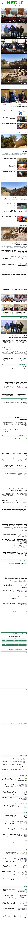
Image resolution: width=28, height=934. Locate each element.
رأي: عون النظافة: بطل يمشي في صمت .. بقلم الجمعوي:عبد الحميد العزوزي (9, 792)
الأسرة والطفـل (22, 364)
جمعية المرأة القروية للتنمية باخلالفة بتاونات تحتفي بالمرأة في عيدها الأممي (7, 395)
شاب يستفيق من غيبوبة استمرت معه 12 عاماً (16, 578)
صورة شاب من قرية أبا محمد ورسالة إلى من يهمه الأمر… (9, 165)
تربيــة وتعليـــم (23, 272)
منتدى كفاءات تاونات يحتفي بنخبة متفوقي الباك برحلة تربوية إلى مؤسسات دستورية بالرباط (20, 303)
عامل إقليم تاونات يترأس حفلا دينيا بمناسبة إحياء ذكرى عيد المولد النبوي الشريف (14, 758)
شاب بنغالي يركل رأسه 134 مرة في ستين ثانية (9, 591)
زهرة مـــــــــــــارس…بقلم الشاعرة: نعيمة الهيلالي (9, 841)
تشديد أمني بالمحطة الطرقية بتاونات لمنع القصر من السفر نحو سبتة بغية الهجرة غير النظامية (9, 205)
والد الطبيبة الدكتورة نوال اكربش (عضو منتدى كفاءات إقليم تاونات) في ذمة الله (9, 891)
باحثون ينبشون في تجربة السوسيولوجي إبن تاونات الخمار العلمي (21, 502)
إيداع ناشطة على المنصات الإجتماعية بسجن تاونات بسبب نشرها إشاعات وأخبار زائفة (7, 432)
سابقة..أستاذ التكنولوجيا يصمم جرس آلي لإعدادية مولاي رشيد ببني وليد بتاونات (9, 554)
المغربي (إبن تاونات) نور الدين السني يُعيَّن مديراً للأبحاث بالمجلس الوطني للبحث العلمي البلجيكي (21, 360)
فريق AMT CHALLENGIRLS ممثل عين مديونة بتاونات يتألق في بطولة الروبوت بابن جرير (9, 534)
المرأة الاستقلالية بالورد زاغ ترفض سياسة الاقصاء (9, 117)
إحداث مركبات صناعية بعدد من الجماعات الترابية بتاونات (8, 124)
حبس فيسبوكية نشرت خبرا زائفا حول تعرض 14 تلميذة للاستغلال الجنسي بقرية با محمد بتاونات (20, 432)
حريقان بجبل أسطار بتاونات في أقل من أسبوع (16, 198)
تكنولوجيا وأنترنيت (22, 507)
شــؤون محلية (23, 225)
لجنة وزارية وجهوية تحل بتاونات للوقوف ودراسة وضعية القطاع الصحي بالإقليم (21, 467)
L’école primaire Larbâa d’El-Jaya (9, 158)
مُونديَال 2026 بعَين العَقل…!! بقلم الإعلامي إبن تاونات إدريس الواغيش (9, 785)
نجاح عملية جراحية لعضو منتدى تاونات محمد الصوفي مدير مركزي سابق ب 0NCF (9, 866)
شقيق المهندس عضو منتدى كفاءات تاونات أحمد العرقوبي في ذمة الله (9, 915)
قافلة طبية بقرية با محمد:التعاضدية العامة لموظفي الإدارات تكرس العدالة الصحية (8, 467)
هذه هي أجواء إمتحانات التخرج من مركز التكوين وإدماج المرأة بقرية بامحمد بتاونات (7, 314)
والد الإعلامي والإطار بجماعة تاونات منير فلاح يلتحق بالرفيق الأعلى (9, 909)
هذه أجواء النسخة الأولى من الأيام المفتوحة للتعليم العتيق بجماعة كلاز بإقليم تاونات (14, 489)
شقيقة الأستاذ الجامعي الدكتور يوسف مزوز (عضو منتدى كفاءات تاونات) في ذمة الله (8, 903)
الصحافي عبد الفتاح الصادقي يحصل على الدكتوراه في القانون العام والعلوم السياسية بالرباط (7, 503)
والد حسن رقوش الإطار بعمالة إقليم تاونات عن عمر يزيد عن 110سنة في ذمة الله (9, 897)
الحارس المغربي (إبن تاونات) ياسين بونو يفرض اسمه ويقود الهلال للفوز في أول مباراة (7, 350)
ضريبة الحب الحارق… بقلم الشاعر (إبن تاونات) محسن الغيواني (9, 835)
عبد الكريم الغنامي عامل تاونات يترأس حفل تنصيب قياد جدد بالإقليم (14, 765)
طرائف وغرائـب (23, 561)
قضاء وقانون (23, 400)
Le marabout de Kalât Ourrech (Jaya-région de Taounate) (15, 150)
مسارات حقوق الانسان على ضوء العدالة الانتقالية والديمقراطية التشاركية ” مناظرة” (15, 105)
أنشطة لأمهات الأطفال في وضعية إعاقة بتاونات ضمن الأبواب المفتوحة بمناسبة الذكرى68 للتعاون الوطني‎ (15, 383)
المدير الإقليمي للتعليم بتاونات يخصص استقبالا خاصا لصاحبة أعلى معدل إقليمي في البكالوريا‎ (14, 525)
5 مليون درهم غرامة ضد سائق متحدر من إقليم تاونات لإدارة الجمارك (14, 418)
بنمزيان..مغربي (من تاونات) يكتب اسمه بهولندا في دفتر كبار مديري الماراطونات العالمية (20, 350)
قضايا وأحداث (23, 180)
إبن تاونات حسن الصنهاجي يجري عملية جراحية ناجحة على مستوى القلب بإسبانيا (8, 873)
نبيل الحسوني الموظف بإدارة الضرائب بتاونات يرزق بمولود (10, 853)
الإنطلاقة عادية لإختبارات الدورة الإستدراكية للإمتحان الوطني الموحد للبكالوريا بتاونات (20, 314)
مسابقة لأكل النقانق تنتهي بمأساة (9, 603)
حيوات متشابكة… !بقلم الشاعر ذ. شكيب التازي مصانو (10, 816)
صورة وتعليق (23, 132)
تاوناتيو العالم (23, 318)
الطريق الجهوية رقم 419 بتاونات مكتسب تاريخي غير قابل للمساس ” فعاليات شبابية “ (9, 112)
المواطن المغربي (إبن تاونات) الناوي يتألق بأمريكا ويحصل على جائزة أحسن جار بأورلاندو (15, 336)
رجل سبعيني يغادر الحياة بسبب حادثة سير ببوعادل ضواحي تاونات (9, 217)
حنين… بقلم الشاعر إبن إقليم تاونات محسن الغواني (9, 828)
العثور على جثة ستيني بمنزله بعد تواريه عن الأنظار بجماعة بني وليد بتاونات (9, 211)
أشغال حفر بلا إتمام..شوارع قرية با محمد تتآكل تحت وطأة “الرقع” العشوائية (14, 243)
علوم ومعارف (23, 471)
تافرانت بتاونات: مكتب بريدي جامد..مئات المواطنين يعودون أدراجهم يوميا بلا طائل (8, 258)
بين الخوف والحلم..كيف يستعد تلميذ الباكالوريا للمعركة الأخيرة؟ (9, 798)
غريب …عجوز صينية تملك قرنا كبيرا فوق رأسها (9, 597)
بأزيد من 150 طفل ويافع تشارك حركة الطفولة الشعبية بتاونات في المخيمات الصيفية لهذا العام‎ (20, 396)
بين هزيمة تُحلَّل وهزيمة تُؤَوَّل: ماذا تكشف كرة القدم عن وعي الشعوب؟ (9, 778)
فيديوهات (24, 87)
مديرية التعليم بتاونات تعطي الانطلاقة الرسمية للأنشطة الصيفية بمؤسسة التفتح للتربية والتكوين (7, 303)
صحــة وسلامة (23, 436)
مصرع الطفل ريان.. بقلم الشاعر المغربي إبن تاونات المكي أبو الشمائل (9, 822)
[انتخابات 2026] (14, 621)
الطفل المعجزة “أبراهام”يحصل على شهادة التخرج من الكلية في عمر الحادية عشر (9, 585)
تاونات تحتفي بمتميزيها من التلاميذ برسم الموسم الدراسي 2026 (15, 290)
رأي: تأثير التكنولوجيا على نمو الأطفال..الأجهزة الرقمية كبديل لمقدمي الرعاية (10, 805)
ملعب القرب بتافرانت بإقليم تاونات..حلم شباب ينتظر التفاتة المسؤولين (8, 251)
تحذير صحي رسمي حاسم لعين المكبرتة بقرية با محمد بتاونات (14, 454)
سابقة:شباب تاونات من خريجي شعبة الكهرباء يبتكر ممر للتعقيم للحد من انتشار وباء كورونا (9, 547)
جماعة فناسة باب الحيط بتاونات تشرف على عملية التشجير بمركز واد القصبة (9, 263)
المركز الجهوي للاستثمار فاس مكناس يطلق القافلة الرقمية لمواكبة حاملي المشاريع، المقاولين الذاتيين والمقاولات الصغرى (9, 541)
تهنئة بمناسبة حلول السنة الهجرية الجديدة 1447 (9, 878)
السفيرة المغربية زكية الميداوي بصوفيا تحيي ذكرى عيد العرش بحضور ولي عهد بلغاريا (7, 360)
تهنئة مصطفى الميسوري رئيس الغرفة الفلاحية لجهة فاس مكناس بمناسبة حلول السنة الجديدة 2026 (8, 860)
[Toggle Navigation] (26, 3)
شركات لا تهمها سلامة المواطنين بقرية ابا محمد (9, 172)
